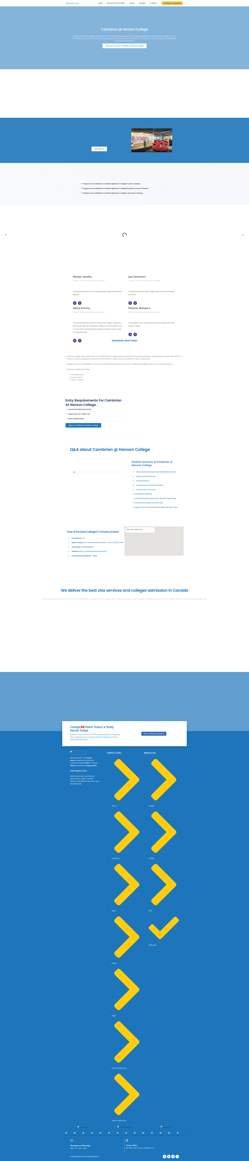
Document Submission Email (79, 409)
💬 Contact (153, 3)
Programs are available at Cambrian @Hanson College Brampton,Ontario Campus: (116, 188)
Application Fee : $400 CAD (79, 414)
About (101, 3)
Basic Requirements (76, 419)
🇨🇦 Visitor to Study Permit (116, 3)
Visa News (142, 3)
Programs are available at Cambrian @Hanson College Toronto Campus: (112, 184)
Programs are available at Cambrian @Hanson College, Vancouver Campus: (113, 193)
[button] (172, 3)
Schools (132, 3)
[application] (104, 3)
